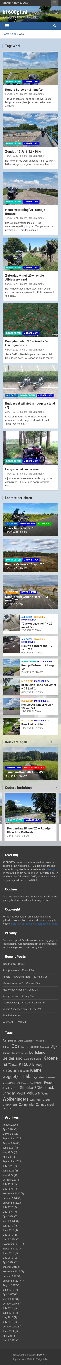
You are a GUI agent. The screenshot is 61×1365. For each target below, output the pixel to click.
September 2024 (12, 1138)
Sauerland (8, 1088)
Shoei (16, 1088)
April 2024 (8, 1156)
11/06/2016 (11, 473)
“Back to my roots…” (19, 528)
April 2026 (8, 1129)
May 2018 (8, 1257)
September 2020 (12, 1202)
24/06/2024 (27, 691)
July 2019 (8, 1225)
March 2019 (9, 1239)
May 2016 (8, 1317)
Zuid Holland (8, 1108)
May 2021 (8, 1189)
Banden (46, 1041)
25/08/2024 (11, 94)
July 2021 (8, 1184)
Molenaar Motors (11, 1082)
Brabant (34, 1046)
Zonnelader (26, 1104)
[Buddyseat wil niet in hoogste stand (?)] (30, 382)
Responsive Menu (54, 3)
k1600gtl (23, 1070)
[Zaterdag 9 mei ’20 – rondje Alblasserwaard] (30, 254)
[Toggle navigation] (7, 26)
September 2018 (12, 1248)
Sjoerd (23, 94)
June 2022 (8, 1170)
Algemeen (11, 395)
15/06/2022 (11, 155)
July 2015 (8, 1322)
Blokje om (12, 592)
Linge (34, 1077)
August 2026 (10, 1124)
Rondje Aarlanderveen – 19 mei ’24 (22, 1009)
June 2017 (8, 1289)
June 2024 (8, 1147)
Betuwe (6, 1047)
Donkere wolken (20, 1053)
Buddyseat (44, 1047)
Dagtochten (13, 81)
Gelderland (13, 1058)
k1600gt (37, 1064)
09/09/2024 (27, 652)
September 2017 (12, 1280)
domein (6, 1053)
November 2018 (11, 1244)
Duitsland (37, 1052)
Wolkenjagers (15, 1099)
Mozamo (24, 1083)
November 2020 (11, 1193)
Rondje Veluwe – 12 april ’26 (24, 564)
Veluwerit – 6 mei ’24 (14, 1021)
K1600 (25, 1064)
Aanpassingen (13, 1040)
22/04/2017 (11, 411)
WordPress (36, 1099)
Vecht (21, 1093)
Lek (26, 1076)
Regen (49, 1082)
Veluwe (33, 1093)
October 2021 (10, 1179)
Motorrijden (31, 81)
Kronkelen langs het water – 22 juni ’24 (24, 1002)
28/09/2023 (11, 776)
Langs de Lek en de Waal (22, 469)
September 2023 (12, 1161)
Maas (41, 1077)
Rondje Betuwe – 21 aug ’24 (24, 89)
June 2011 (8, 1331)
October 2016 (10, 1303)
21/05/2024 (27, 711)
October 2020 (10, 1198)
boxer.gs (50, 869)
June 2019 (8, 1230)
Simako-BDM (31, 1087)
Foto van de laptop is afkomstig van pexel (34, 923)
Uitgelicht (44, 523)
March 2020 (9, 1221)
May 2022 (8, 1175)
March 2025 (9, 1133)
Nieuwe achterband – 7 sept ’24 (20, 989)
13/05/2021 (11, 218)
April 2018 (8, 1262)
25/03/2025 (11, 604)
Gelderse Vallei (33, 1058)
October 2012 (10, 1326)
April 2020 (8, 1216)
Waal (44, 1093)
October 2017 (10, 1276)
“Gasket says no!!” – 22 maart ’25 (21, 983)
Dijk (53, 1046)
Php (31, 1083)
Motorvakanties (34, 759)
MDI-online (50, 1077)
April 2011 (8, 1335)
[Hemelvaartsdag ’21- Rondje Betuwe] (30, 188)
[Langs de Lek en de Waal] (30, 448)
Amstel (39, 1041)
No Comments (37, 94)
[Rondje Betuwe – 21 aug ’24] (30, 68)
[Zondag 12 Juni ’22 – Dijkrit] (30, 130)
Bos (16, 1046)
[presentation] (51, 742)
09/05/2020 (11, 284)
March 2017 (9, 1299)
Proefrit (38, 1082)
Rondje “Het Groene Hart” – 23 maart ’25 (25, 976)
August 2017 (10, 1285)
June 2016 (8, 1312)
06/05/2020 (11, 349)
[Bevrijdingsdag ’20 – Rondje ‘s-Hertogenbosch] (30, 320)
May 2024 (8, 1152)
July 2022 (8, 1166)
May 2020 (8, 1211)
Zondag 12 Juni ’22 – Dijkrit (24, 151)
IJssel (14, 1065)
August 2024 (10, 1143)
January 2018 (10, 1266)
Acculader (29, 1040)
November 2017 (11, 1271)
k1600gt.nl (15, 12)
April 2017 (8, 1294)
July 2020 (8, 1207)
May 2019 (8, 1234)
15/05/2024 (27, 727)
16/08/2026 (11, 531)
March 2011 (9, 1340)
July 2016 (8, 1308)
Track (49, 1087)
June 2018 (8, 1253)
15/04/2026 (11, 568)
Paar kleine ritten (32, 724)
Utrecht (9, 1093)
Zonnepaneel (45, 1104)
